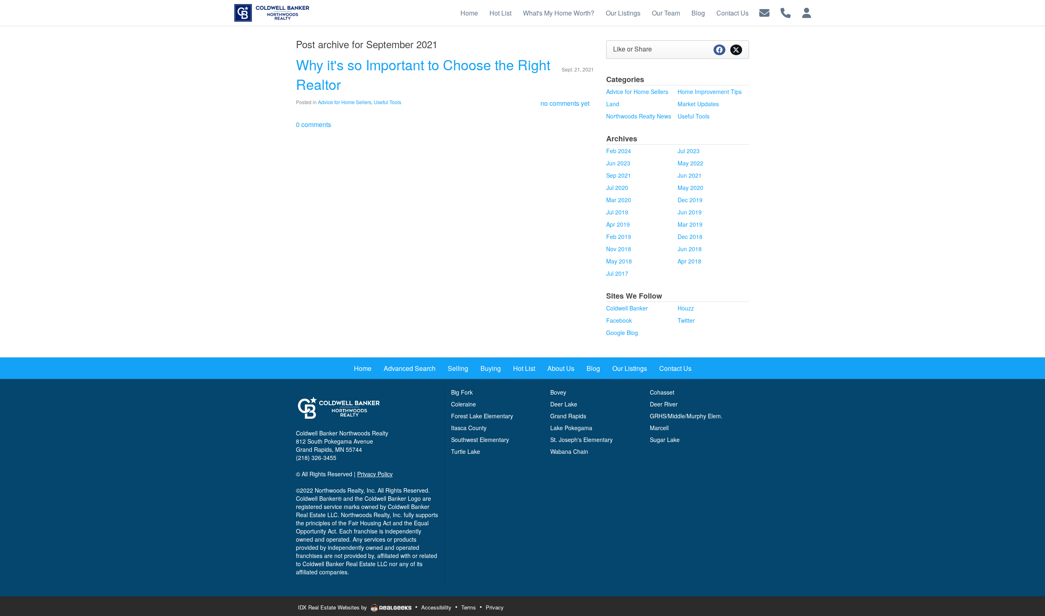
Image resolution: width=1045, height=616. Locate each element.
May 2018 (619, 261)
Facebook (619, 320)
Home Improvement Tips (710, 91)
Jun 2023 (618, 163)
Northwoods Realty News (638, 116)
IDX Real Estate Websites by (333, 607)
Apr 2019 (618, 224)
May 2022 (690, 163)
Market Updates (698, 104)
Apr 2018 (689, 261)
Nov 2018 (618, 249)
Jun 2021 (690, 175)
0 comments (313, 124)
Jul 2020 (617, 187)
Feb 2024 (618, 151)
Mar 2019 (690, 224)
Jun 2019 (690, 212)
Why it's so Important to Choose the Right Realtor (423, 74)
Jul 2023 (689, 151)
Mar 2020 (618, 200)
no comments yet (564, 103)
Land (612, 104)
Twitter (686, 320)
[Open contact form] (764, 12)
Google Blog (622, 332)
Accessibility (436, 607)
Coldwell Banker (627, 308)
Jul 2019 (617, 212)
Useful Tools (387, 101)
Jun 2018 (690, 249)
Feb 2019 (618, 236)
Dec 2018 (690, 236)
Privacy (495, 607)
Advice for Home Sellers (344, 101)
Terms (468, 607)
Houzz (686, 308)
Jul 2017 (617, 273)
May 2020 (690, 187)
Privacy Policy (375, 474)
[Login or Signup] (806, 12)
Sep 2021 (618, 175)
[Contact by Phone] (785, 12)
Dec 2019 (690, 200)
